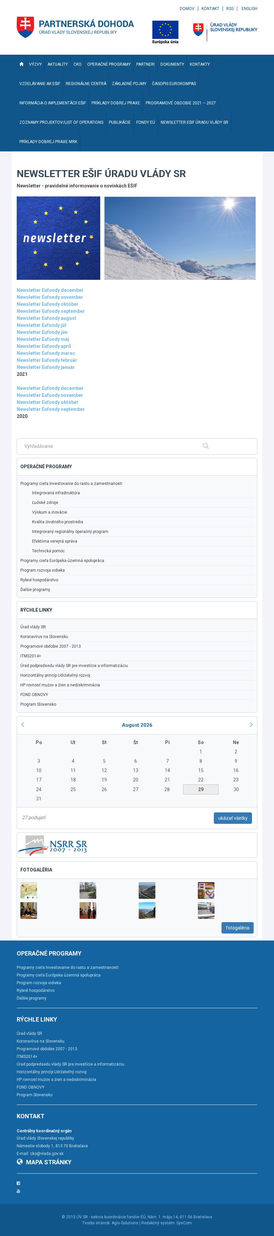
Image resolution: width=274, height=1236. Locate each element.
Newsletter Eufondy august (46, 318)
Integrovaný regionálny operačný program (70, 531)
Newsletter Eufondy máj (43, 339)
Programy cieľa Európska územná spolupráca (62, 560)
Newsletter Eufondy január (46, 367)
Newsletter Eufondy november (50, 395)
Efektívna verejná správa (54, 541)
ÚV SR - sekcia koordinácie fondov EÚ (111, 1217)
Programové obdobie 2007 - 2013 (50, 646)
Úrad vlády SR (33, 627)
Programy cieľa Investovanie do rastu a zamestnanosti (71, 483)
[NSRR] (53, 844)
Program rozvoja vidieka (42, 570)
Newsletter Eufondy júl (41, 325)
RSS (230, 8)
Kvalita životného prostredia (57, 522)
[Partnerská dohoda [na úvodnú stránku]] (75, 27)
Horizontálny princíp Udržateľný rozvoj (55, 675)
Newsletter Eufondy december (50, 290)
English (249, 8)
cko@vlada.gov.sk (46, 1153)
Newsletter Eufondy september (51, 409)
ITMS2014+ (30, 656)
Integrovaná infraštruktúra (56, 493)
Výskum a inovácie (49, 512)
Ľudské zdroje (45, 502)
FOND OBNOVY (34, 694)
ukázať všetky (233, 818)
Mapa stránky (49, 1162)
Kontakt (210, 8)
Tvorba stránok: (96, 1223)
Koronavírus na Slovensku (44, 636)
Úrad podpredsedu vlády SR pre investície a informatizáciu (74, 665)
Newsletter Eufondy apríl (44, 346)
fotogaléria (237, 928)
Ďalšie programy (35, 589)
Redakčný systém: (158, 1223)
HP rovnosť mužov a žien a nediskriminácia (60, 685)
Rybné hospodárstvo (39, 580)
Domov (187, 8)
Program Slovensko (38, 704)
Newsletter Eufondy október (48, 402)
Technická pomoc (48, 551)
